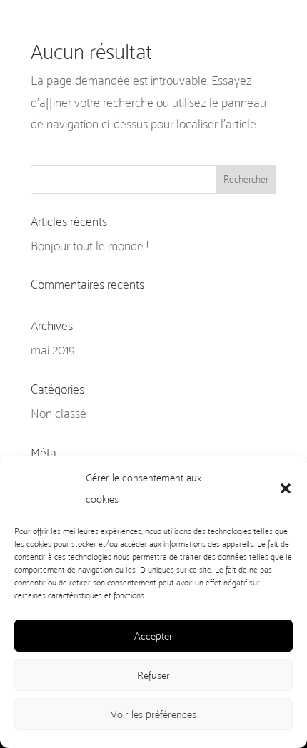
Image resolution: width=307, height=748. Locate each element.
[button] (285, 488)
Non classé (58, 413)
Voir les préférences (153, 714)
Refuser (153, 675)
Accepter (153, 636)
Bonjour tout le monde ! (89, 246)
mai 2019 (53, 350)
